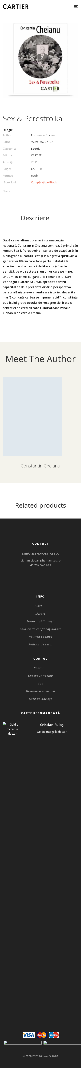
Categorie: (9, 148)
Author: (7, 135)
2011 (34, 162)
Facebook (36, 583)
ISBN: (6, 142)
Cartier (36, 155)
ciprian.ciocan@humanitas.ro (41, 560)
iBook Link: (10, 182)
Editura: (8, 155)
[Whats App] (52, 191)
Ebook (35, 148)
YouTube (45, 583)
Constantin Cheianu (43, 135)
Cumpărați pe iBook (44, 182)
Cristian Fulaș (51, 724)
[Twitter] (37, 191)
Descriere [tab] (35, 217)
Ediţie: (7, 169)
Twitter (41, 583)
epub (34, 175)
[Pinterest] (45, 191)
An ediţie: (9, 162)
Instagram (41, 578)
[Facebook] (29, 191)
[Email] (60, 191)
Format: (8, 175)
